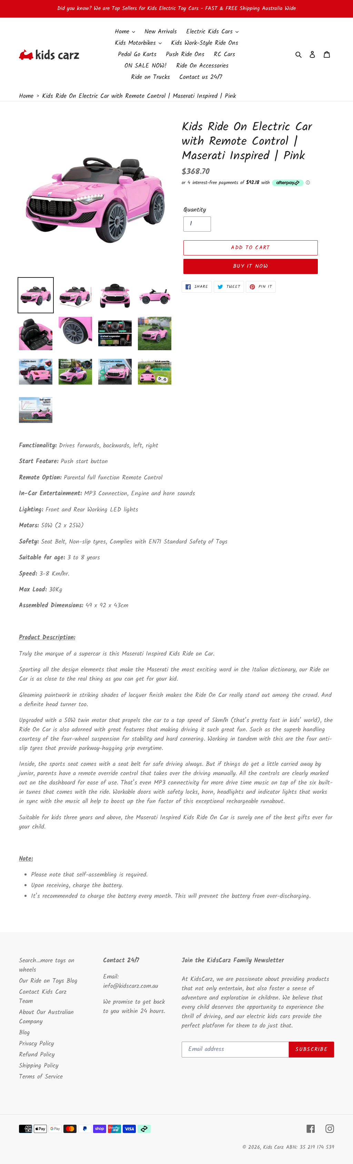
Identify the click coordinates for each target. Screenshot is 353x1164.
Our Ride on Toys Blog (48, 981)
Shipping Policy (38, 1066)
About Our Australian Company (46, 1017)
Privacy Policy (36, 1044)
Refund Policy (36, 1055)
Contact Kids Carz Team (43, 996)
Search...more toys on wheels (46, 965)
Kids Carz (273, 1147)
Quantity (194, 210)
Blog (24, 1033)
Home (26, 96)
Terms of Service (41, 1077)
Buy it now (250, 266)
